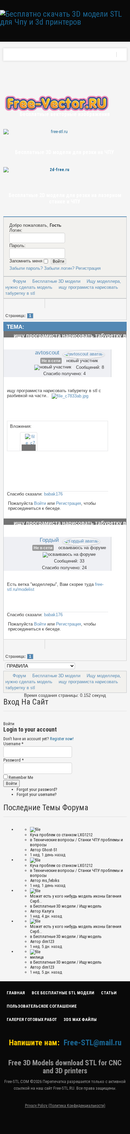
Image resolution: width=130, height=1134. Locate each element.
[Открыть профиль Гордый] (81, 540)
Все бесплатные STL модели (63, 992)
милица (37, 957)
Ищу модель (90, 906)
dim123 (48, 941)
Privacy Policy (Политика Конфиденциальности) (65, 1105)
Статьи (109, 992)
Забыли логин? (59, 268)
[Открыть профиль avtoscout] (83, 352)
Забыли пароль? (26, 268)
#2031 (117, 349)
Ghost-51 (49, 849)
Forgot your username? (37, 794)
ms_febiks (50, 880)
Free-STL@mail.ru (92, 1042)
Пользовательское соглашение (42, 1006)
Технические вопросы (53, 839)
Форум (19, 281)
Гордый (49, 539)
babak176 (53, 493)
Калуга (48, 911)
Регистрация (88, 268)
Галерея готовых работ (32, 1019)
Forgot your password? (37, 789)
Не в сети (51, 360)
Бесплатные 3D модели (56, 281)
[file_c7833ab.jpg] (70, 395)
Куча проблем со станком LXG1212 (61, 834)
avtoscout (47, 352)
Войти (40, 503)
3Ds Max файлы (80, 1019)
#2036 (117, 536)
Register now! (62, 738)
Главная (16, 992)
